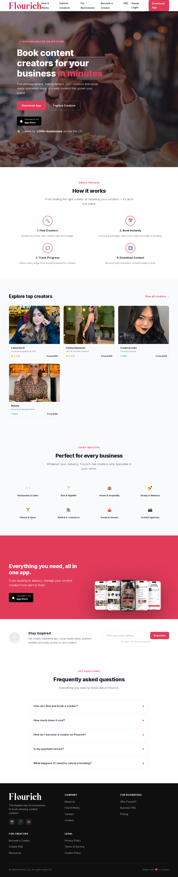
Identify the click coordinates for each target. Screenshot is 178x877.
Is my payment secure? (49, 748)
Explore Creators (64, 105)
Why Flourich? (128, 801)
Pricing (124, 814)
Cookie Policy (73, 852)
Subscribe (160, 635)
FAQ (125, 3)
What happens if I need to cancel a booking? (63, 763)
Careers (69, 814)
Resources (15, 852)
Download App (31, 105)
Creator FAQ (16, 846)
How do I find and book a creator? (56, 706)
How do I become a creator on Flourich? (60, 734)
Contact (69, 820)
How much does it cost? (49, 720)
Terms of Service (74, 846)
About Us (70, 801)
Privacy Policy (73, 840)
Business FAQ (128, 807)
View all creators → (157, 296)
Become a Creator (19, 840)
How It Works (72, 807)
